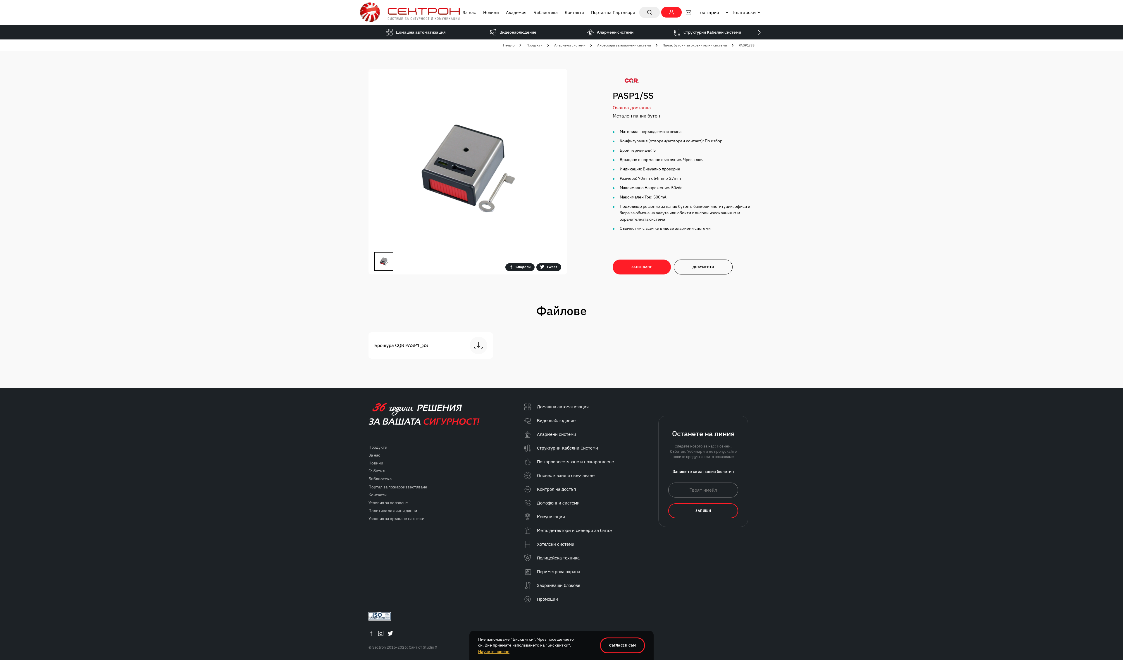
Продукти (534, 45)
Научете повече (493, 651)
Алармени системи (569, 45)
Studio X (430, 647)
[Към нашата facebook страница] (371, 633)
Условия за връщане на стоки (396, 518)
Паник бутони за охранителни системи (695, 45)
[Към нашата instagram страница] (380, 633)
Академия (516, 12)
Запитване (641, 267)
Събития (376, 471)
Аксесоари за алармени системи (624, 45)
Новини (491, 12)
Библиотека (545, 12)
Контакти (574, 12)
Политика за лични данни (392, 510)
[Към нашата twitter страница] (390, 633)
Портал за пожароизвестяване (397, 487)
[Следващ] (759, 32)
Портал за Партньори (613, 12)
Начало (509, 45)
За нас (469, 12)
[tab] (383, 261)
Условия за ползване (388, 502)
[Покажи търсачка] (649, 12)
